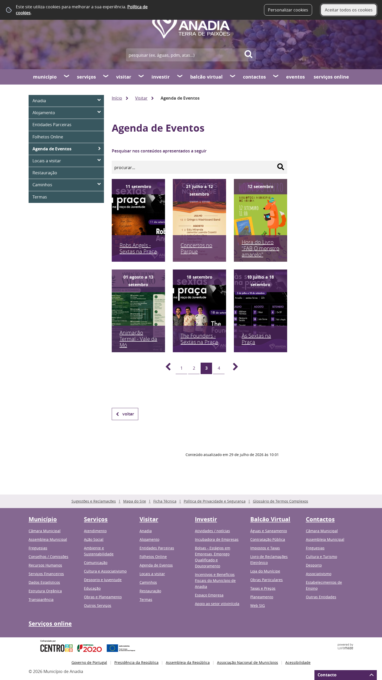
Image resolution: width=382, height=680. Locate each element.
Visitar (123, 77)
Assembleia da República (188, 662)
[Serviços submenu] (106, 76)
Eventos (295, 77)
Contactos (254, 77)
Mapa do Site (134, 501)
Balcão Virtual (206, 77)
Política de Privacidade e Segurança (215, 501)
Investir (161, 77)
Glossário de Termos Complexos (280, 501)
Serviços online (331, 77)
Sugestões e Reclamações (93, 501)
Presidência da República (136, 662)
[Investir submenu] (180, 76)
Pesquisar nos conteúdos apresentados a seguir (159, 151)
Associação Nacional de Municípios (247, 662)
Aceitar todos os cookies (349, 10)
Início (117, 98)
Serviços (86, 77)
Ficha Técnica (164, 501)
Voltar (128, 414)
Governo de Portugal (89, 662)
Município (45, 77)
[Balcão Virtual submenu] (233, 76)
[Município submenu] (67, 76)
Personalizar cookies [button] (288, 10)
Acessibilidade (298, 662)
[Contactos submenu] (276, 76)
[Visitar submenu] (141, 76)
